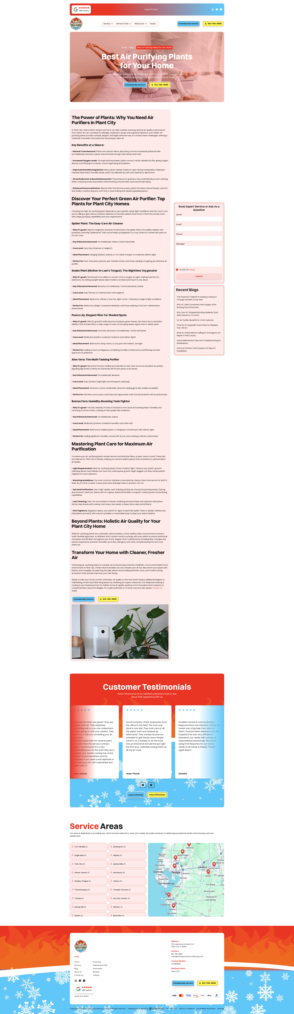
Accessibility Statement (206, 1008)
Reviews (96, 972)
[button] (108, 24)
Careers (96, 975)
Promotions (97, 968)
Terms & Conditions (187, 1008)
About (153, 23)
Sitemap (220, 1008)
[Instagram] (216, 9)
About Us (78, 972)
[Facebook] (212, 9)
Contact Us (157, 588)
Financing (97, 962)
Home (124, 47)
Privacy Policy (171, 1008)
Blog (131, 47)
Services (77, 965)
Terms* (192, 269)
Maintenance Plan (100, 965)
